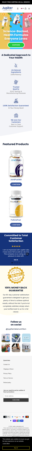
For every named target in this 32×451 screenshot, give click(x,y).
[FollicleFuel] (16, 204)
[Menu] (29, 8)
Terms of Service (8, 378)
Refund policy (7, 382)
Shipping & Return (8, 369)
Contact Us (6, 364)
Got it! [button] (16, 448)
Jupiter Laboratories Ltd (17, 426)
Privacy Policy (7, 373)
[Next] (27, 254)
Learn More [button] (6, 443)
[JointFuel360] (16, 164)
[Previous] (4, 254)
